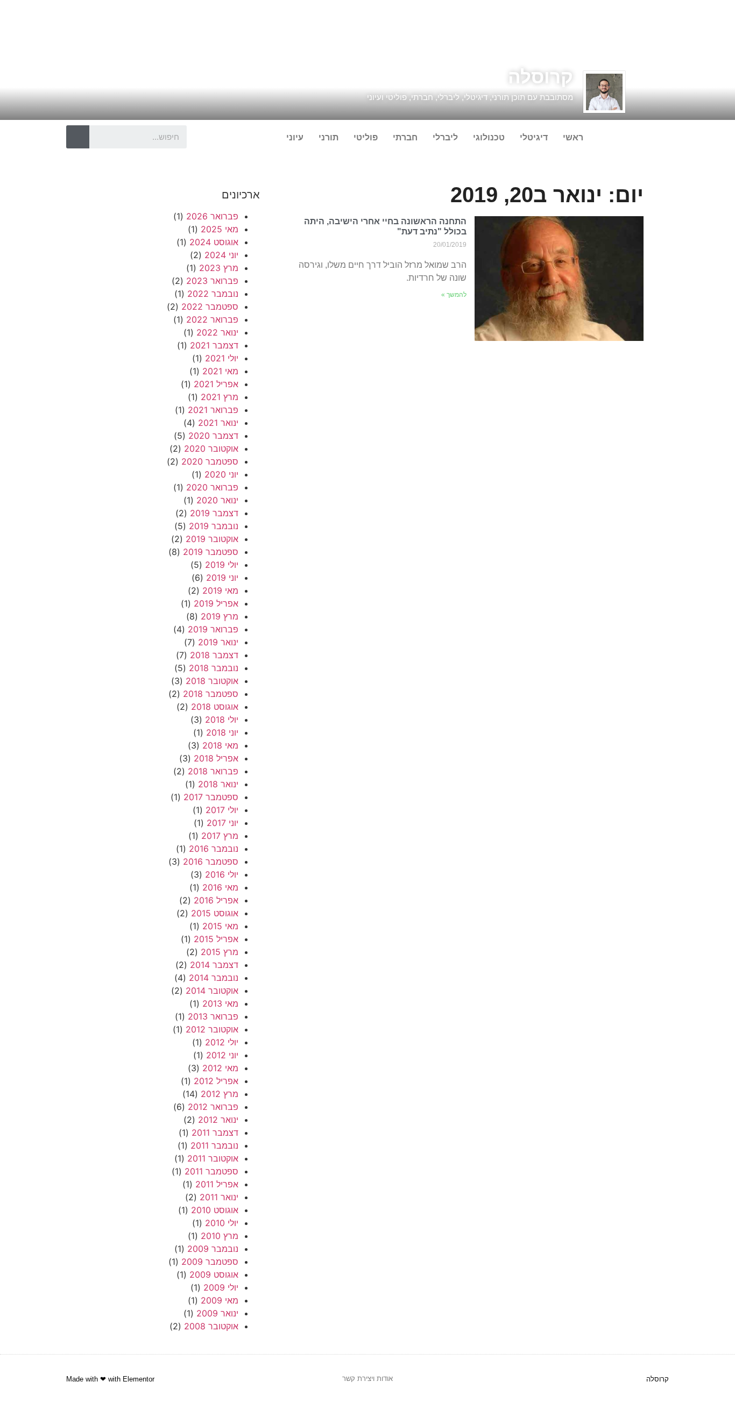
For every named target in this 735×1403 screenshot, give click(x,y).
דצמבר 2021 (214, 345)
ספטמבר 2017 (210, 797)
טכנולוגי (489, 137)
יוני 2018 (222, 732)
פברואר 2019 (213, 629)
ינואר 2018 (218, 784)
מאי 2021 (220, 371)
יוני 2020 (221, 474)
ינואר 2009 (217, 1313)
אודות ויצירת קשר (367, 1378)
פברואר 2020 (212, 487)
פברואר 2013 (213, 1016)
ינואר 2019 (218, 642)
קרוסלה (540, 76)
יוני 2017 (222, 822)
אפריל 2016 (216, 900)
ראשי (573, 137)
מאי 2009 (219, 1300)
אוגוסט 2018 (214, 706)
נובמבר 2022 (212, 293)
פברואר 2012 (213, 1106)
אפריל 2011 (216, 1184)
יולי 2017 (222, 809)
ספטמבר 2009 (209, 1261)
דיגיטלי (534, 137)
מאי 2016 (220, 887)
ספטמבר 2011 (211, 1171)
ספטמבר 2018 (210, 693)
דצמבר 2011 (215, 1132)
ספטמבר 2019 (210, 551)
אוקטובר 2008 (211, 1326)
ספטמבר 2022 (209, 306)
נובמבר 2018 (213, 668)
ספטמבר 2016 (210, 861)
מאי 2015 (220, 926)
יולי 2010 (221, 1222)
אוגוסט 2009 (213, 1274)
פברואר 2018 (213, 771)
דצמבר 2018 (214, 655)
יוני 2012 (222, 1055)
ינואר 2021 (218, 422)
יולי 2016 (221, 874)
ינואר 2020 (217, 500)
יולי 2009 (220, 1287)
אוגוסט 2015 (214, 913)
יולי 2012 (221, 1042)
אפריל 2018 (216, 758)
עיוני (294, 137)
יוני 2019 (222, 577)
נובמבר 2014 (213, 977)
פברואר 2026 (212, 216)
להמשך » (454, 294)
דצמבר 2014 (214, 964)
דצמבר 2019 (214, 513)
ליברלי (445, 137)
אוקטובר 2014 (212, 990)
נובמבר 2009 (212, 1248)
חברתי (405, 137)
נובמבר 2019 (213, 526)
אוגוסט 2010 (214, 1210)
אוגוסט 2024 (213, 242)
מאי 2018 (220, 745)
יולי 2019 (221, 564)
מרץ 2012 (219, 1093)
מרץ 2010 (219, 1235)
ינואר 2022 (217, 332)
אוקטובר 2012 (212, 1029)
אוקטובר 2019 (212, 538)
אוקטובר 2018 (212, 680)
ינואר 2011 (219, 1197)
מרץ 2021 (219, 396)
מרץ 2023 (218, 267)
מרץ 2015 (219, 951)
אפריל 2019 (216, 603)
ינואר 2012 (218, 1119)
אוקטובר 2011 (212, 1158)
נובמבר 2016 (213, 848)
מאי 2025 (219, 229)
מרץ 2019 (219, 616)
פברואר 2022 (212, 319)
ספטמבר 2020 (209, 461)
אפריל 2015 (216, 939)
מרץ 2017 (219, 835)
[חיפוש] (77, 136)
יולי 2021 (221, 358)
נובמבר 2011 (214, 1145)
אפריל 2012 (216, 1081)
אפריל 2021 (216, 384)
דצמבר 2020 (213, 435)
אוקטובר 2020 (211, 448)
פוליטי (366, 137)
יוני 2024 (221, 255)
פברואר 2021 (213, 409)
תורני (328, 137)
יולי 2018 (221, 719)
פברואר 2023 (212, 280)
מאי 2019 (220, 590)
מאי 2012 (220, 1068)
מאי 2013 (220, 1003)
